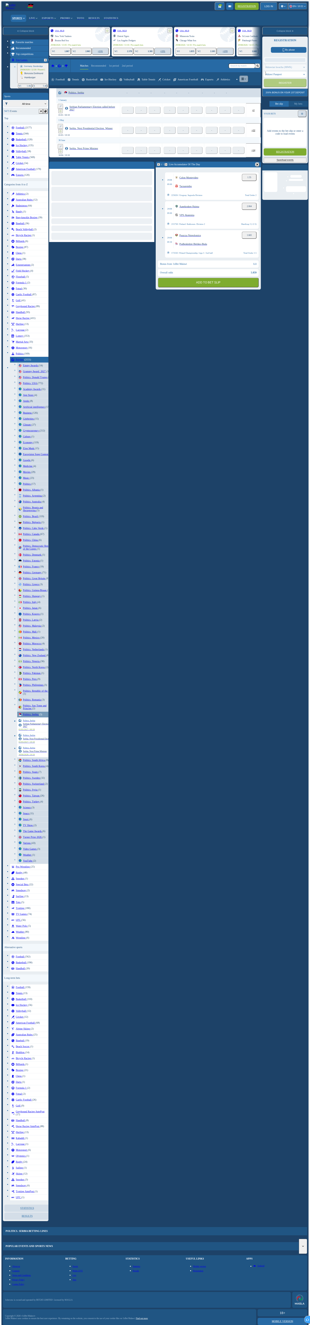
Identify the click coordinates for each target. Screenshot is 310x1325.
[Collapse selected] (41, 111)
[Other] (243, 79)
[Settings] (283, 6)
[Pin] (60, 106)
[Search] (257, 66)
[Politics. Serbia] (66, 65)
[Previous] (45, 60)
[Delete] (151, 164)
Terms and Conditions (291, 120)
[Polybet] (59, 65)
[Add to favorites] (107, 30)
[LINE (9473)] (53, 65)
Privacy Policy (273, 122)
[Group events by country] (45, 111)
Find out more (142, 1318)
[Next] (60, 164)
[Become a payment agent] (229, 6)
